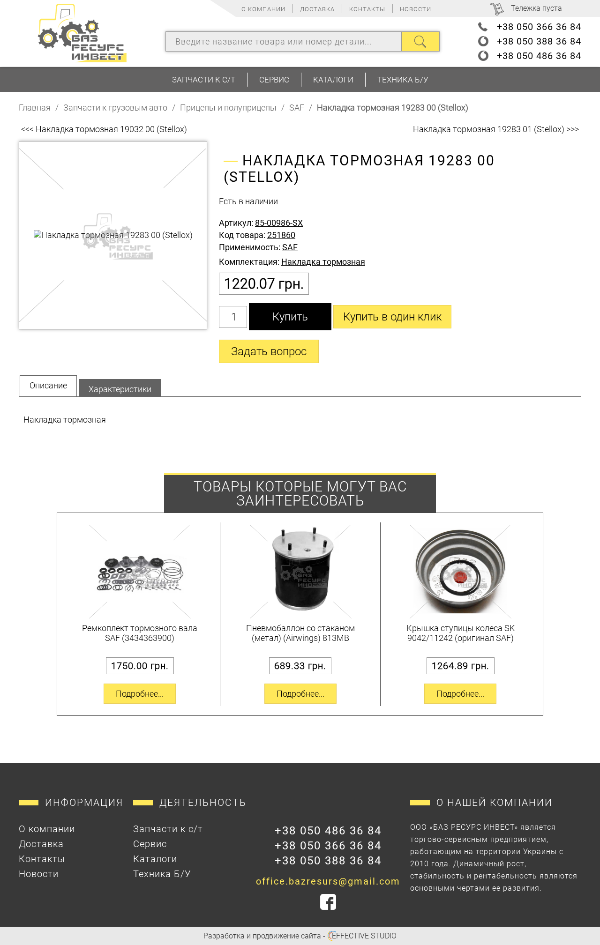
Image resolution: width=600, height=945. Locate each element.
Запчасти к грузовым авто (115, 107)
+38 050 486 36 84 (539, 55)
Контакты (367, 9)
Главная (35, 107)
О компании (263, 9)
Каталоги (333, 79)
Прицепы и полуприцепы (228, 107)
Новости (415, 9)
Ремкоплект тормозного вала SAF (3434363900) (139, 633)
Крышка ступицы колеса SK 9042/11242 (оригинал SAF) (460, 633)
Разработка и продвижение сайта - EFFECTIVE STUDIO (300, 935)
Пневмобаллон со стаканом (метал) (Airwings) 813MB (300, 633)
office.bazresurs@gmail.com (328, 881)
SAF (296, 107)
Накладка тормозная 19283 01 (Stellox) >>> (496, 129)
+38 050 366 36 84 (539, 26)
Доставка (317, 9)
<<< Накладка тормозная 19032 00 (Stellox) (104, 129)
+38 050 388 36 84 (539, 41)
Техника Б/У (402, 79)
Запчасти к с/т (203, 79)
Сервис (274, 79)
